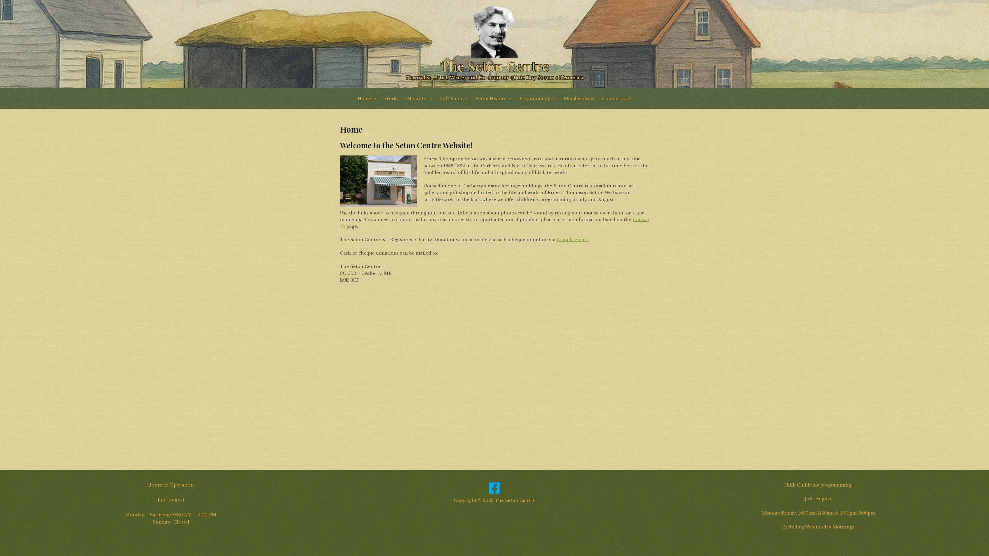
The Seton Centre (494, 66)
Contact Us (614, 98)
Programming (534, 98)
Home (364, 98)
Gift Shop (451, 98)
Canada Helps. (573, 239)
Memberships (579, 98)
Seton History (490, 98)
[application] (373, 98)
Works (391, 98)
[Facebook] (494, 488)
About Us (417, 98)
